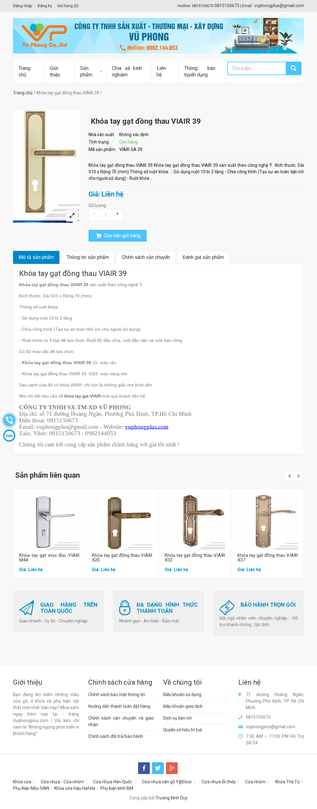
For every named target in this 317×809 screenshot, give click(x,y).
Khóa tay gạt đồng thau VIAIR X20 (122, 558)
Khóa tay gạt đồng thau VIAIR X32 (195, 558)
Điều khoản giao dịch (183, 706)
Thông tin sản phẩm (88, 257)
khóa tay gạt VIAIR (82, 396)
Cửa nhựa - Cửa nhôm (62, 781)
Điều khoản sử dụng (182, 694)
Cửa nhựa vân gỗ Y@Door (167, 781)
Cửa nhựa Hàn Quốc (112, 781)
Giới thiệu (55, 71)
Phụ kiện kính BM (116, 788)
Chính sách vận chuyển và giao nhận (121, 721)
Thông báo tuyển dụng (199, 71)
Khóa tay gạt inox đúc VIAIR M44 (49, 558)
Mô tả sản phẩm (36, 257)
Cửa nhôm (255, 781)
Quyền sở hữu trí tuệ (182, 729)
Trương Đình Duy (171, 797)
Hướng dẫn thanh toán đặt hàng (119, 706)
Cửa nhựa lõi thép (219, 781)
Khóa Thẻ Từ (287, 781)
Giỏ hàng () (68, 5)
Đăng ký (44, 5)
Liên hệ (161, 71)
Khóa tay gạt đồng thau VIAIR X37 (267, 558)
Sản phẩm (86, 71)
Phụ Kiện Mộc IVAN (31, 788)
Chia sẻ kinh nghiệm (127, 71)
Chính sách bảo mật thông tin (116, 694)
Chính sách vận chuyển (146, 257)
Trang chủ (24, 71)
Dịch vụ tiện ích (177, 718)
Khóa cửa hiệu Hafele (74, 788)
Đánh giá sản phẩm (203, 257)
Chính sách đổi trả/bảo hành (115, 736)
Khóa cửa (22, 781)
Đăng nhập (23, 5)
